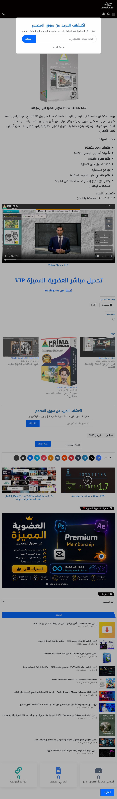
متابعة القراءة (58, 47)
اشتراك (28, 39)
